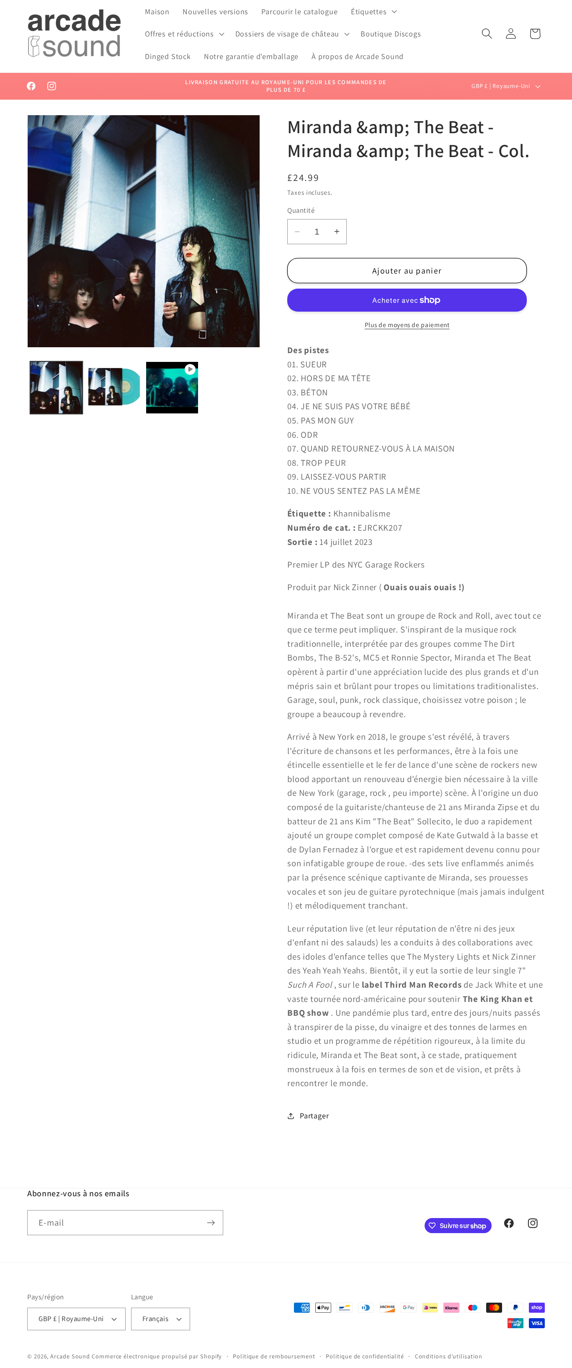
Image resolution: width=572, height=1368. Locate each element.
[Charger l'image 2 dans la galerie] (114, 387)
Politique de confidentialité (365, 1356)
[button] (373, 11)
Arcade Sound (70, 1356)
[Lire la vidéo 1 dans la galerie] (172, 387)
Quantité (300, 210)
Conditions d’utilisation (448, 1356)
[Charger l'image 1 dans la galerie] (56, 387)
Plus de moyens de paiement (407, 324)
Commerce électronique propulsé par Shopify (157, 1356)
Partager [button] (314, 1115)
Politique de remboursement (274, 1356)
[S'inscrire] (211, 1223)
